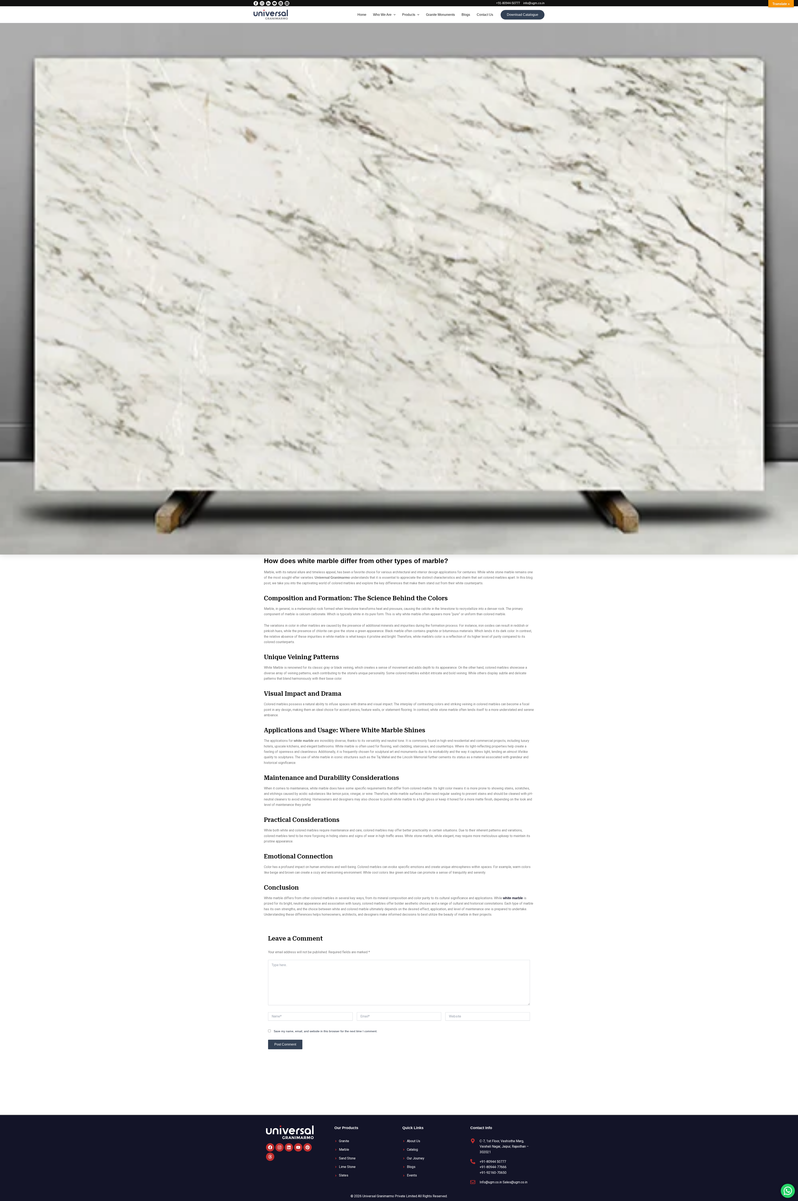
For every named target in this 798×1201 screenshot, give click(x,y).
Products (408, 14)
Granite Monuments (440, 14)
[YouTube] (274, 3)
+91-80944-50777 (508, 3)
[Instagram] (262, 3)
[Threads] (287, 3)
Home (361, 14)
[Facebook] (256, 3)
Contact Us (485, 14)
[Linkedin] (268, 3)
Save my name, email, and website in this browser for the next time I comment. (325, 1031)
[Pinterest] (280, 3)
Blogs (466, 14)
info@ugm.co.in (533, 3)
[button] (394, 14)
